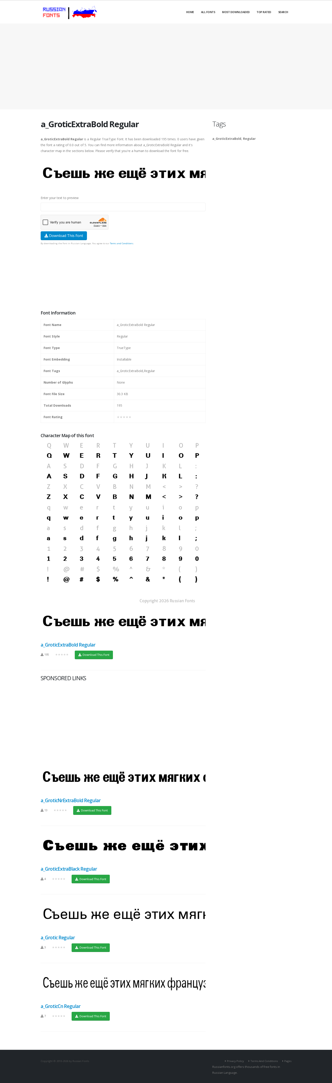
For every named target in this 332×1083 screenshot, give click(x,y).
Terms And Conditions (264, 1061)
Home (190, 12)
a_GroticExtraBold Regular (68, 645)
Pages (287, 1061)
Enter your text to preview (60, 198)
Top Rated (264, 12)
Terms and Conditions (121, 243)
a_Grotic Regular (58, 937)
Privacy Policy (235, 1061)
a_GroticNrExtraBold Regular (71, 800)
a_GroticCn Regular (60, 1006)
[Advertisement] (166, 66)
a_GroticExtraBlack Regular (69, 869)
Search (283, 12)
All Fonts (208, 12)
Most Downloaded (236, 12)
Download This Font (65, 235)
